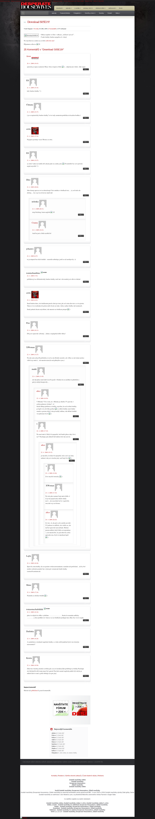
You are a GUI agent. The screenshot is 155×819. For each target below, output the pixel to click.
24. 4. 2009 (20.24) (51, 519)
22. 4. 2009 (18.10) (32, 612)
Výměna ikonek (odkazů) (73, 776)
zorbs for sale (50, 41)
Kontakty (54, 776)
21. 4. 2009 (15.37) (32, 112)
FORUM (120, 8)
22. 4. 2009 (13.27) (32, 354)
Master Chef (88, 1)
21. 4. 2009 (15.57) (32, 160)
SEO (50, 1)
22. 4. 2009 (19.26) (51, 473)
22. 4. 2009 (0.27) (32, 256)
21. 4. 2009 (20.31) (38, 209)
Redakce (61, 776)
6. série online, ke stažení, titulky (67, 753)
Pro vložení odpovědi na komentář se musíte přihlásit (87, 70)
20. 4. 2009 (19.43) (32, 63)
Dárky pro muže (58, 1)
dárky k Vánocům (98, 1)
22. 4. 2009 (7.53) (32, 276)
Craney (35, 222)
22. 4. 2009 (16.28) (32, 563)
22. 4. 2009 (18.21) (38, 230)
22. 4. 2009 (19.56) (32, 665)
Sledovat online (100, 8)
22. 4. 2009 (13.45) (38, 376)
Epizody (69, 8)
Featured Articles (65, 13)
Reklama (101, 776)
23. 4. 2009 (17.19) (51, 493)
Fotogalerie (77, 13)
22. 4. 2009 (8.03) (32, 300)
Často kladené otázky (89, 776)
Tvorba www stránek (42, 1)
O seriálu (77, 8)
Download (59, 8)
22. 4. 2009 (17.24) (32, 592)
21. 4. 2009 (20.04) (32, 187)
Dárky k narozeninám (17, 1)
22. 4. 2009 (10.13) (32, 330)
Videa (118, 13)
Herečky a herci (90, 13)
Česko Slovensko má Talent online (74, 1)
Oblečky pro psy (5, 1)
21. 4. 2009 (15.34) (32, 88)
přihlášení (34, 690)
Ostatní (110, 13)
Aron (28, 56)
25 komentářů (52, 29)
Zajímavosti (112, 8)
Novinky (101, 13)
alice (38, 390)
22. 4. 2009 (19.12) (46, 452)
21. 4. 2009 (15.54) (32, 136)
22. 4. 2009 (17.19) (42, 431)
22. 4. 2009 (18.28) (32, 638)
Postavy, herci (88, 8)
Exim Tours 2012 (30, 1)
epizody (54, 13)
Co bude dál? (60, 733)
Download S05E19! (38, 22)
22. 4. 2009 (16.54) (42, 398)
